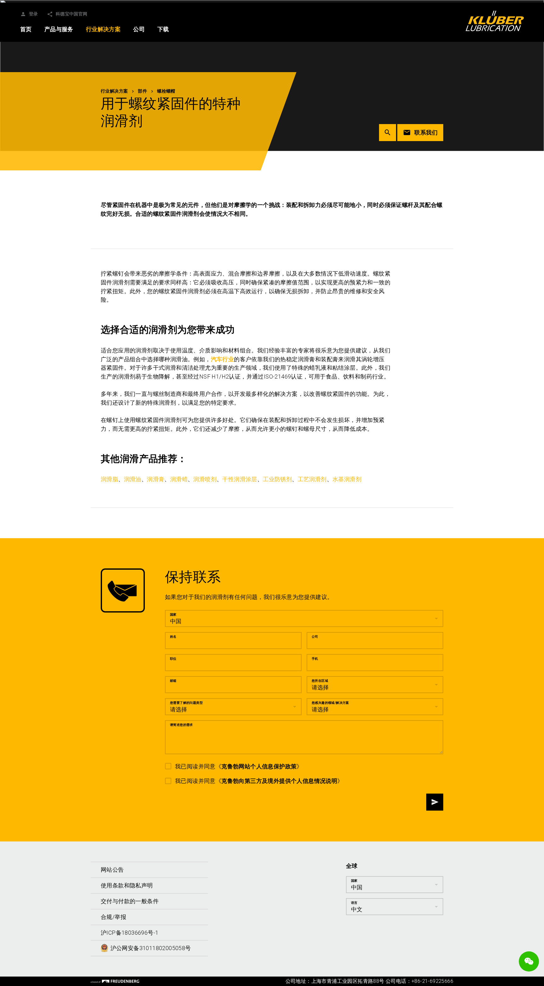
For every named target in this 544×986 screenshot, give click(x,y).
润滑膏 (155, 479)
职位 (173, 658)
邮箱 (173, 680)
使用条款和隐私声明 (127, 885)
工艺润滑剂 (312, 479)
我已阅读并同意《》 (239, 766)
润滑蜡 (179, 479)
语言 (354, 902)
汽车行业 (222, 359)
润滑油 (132, 479)
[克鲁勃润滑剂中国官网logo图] (495, 21)
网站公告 (112, 869)
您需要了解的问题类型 (186, 702)
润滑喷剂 (205, 479)
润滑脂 (109, 479)
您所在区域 (320, 680)
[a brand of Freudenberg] (115, 981)
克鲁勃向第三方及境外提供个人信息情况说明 (279, 781)
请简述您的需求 (181, 725)
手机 (315, 658)
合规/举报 (113, 917)
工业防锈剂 (277, 479)
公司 (315, 636)
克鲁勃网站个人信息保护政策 (259, 766)
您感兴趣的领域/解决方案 (330, 702)
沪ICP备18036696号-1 (129, 932)
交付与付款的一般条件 (130, 901)
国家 (173, 614)
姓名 (173, 636)
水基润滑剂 (346, 479)
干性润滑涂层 (239, 479)
